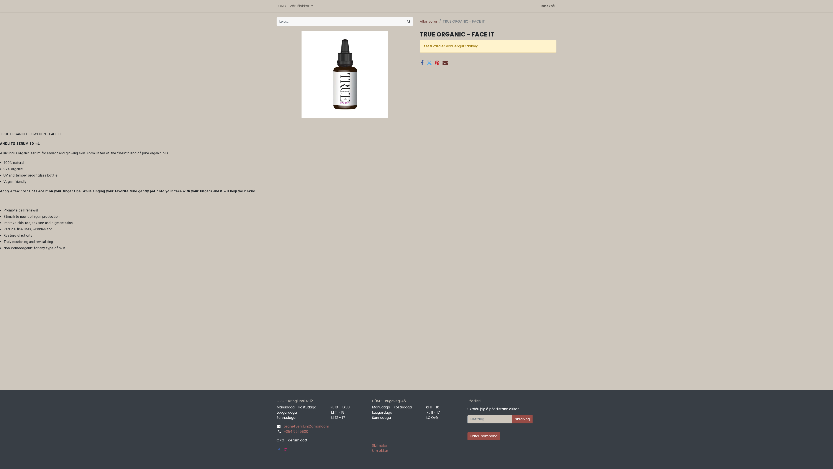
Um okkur (380, 450)
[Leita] (408, 21)
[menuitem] (282, 6)
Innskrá (548, 5)
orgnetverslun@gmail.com (306, 426)
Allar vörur (429, 21)
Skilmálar (380, 445)
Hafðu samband (483, 436)
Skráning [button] (522, 419)
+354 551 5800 (296, 431)
